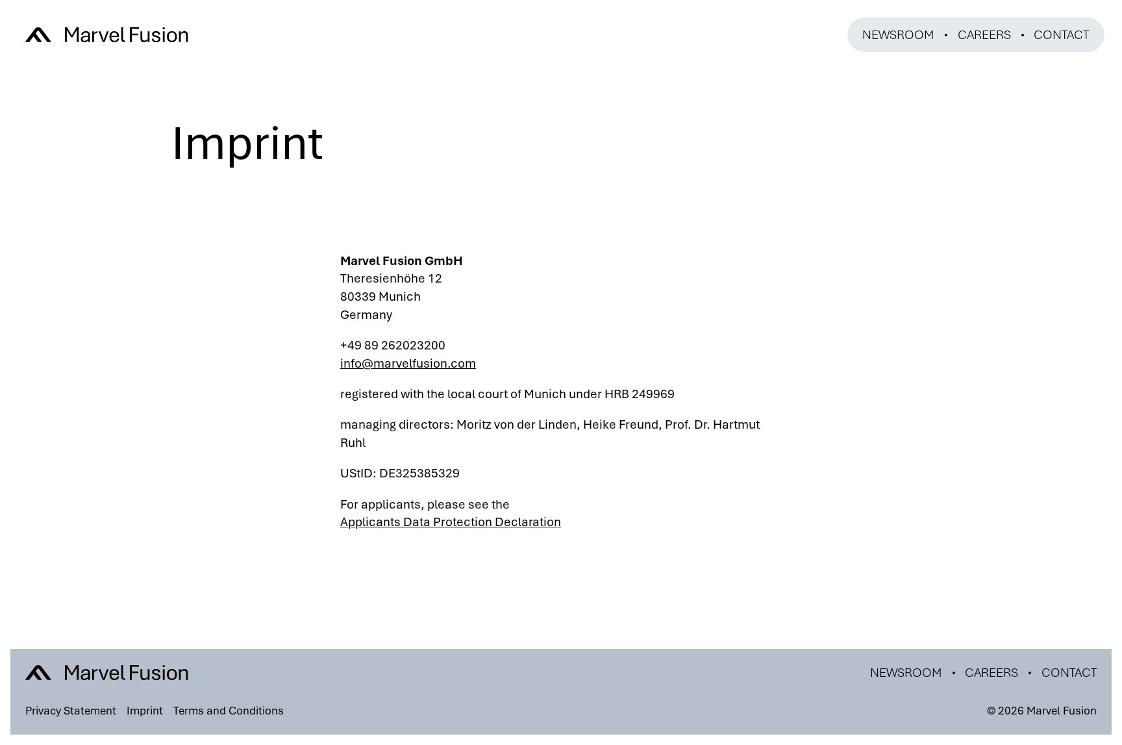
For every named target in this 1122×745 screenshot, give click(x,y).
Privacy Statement (70, 710)
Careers (984, 35)
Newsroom (898, 35)
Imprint (145, 710)
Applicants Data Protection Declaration (450, 522)
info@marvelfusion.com (408, 363)
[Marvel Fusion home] (106, 35)
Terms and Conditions (228, 710)
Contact (1061, 35)
